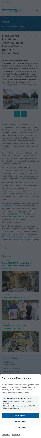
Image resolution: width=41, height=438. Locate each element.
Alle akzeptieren (20, 415)
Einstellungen (20, 427)
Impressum (16, 434)
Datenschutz (6, 434)
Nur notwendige (20, 421)
